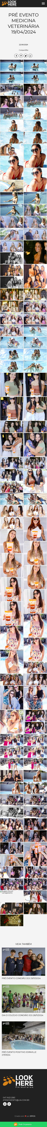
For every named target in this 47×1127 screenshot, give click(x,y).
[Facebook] (9, 1103)
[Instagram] (5, 1103)
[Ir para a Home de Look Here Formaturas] (9, 3)
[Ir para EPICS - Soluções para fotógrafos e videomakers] (25, 1116)
